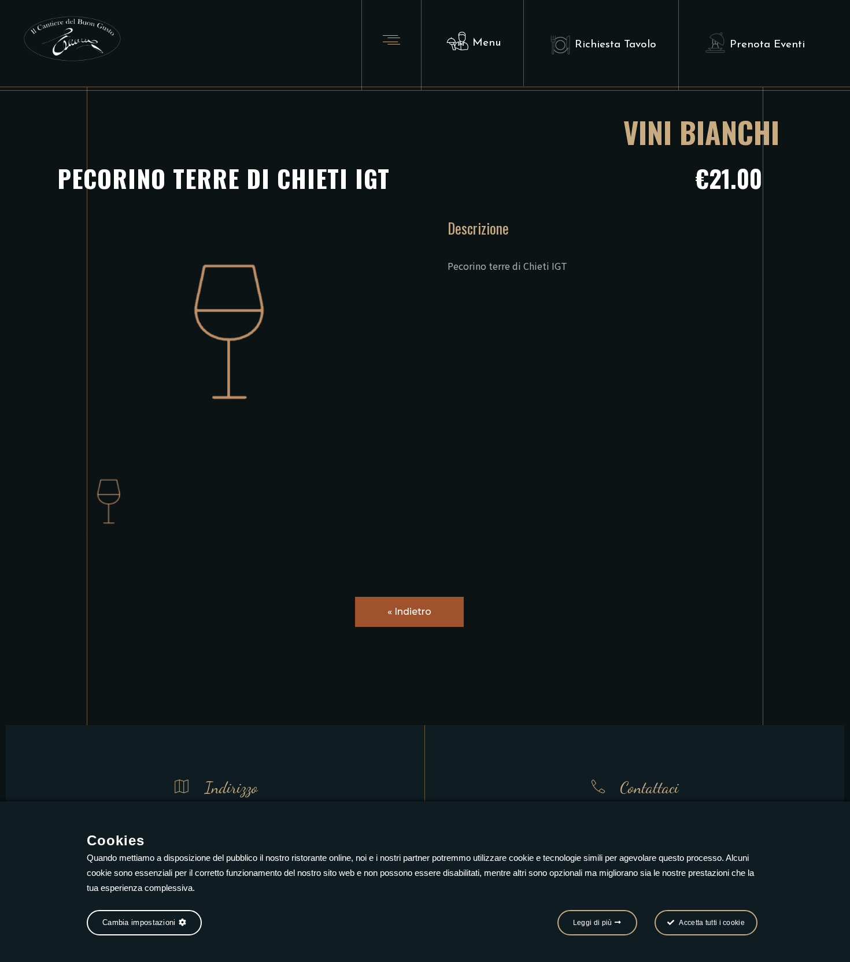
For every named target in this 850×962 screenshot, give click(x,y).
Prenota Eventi (767, 44)
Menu (486, 43)
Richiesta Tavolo (615, 44)
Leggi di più (592, 923)
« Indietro (409, 611)
